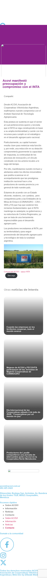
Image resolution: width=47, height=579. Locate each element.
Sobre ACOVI (11, 505)
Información (11, 508)
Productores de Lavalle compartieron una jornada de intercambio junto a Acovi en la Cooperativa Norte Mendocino (22, 456)
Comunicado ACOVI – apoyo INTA (17, 272)
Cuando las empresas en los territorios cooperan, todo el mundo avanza (21, 329)
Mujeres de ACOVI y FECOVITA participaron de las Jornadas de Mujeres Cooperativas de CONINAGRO (22, 370)
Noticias (9, 512)
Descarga (11, 276)
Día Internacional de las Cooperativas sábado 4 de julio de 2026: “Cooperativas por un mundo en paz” (23, 413)
